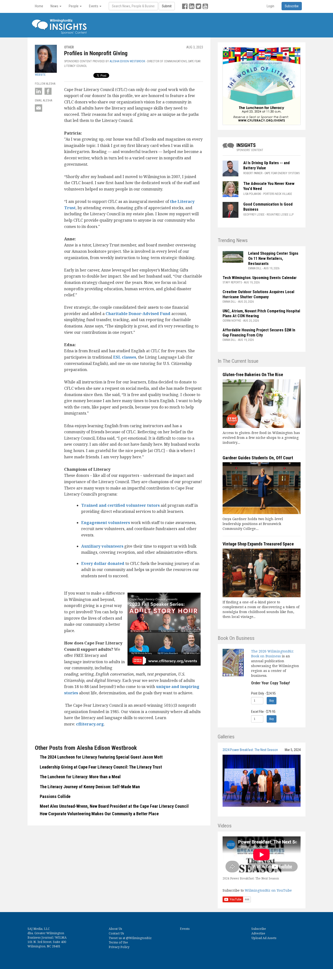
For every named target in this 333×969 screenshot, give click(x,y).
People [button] (74, 6)
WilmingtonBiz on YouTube (268, 890)
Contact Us (116, 933)
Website (40, 74)
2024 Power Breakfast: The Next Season (250, 750)
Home (39, 6)
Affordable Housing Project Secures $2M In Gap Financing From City (259, 332)
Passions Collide (55, 796)
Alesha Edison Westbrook (127, 61)
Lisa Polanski (252, 194)
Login (270, 6)
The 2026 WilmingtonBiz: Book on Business (272, 653)
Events (185, 929)
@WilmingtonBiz (139, 938)
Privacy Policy (119, 947)
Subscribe (258, 929)
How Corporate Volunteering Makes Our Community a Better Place (99, 813)
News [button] (54, 6)
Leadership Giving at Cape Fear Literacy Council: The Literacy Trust (101, 767)
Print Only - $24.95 (263, 693)
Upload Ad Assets (263, 938)
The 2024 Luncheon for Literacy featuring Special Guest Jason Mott (101, 757)
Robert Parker (252, 173)
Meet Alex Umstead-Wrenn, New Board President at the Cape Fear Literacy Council (114, 806)
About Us (115, 929)
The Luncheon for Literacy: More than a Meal (80, 776)
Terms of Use (118, 942)
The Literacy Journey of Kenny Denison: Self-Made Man (90, 786)
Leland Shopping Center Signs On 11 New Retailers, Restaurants (273, 258)
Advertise (258, 933)
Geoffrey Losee (253, 214)
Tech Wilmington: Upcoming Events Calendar (260, 277)
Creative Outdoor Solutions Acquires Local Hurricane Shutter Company (258, 294)
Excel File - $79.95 (263, 712)
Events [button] (94, 6)
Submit (167, 6)
